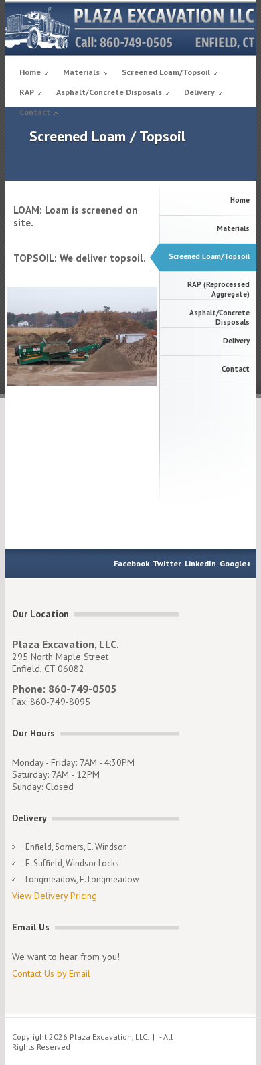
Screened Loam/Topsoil (166, 72)
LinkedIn (200, 563)
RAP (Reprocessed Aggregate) (218, 289)
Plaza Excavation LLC (130, 28)
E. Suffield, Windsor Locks (72, 863)
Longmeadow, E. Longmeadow (82, 879)
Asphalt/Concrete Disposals (109, 92)
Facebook (131, 563)
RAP (26, 92)
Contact (34, 112)
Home (30, 72)
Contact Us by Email (51, 973)
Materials (81, 72)
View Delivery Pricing (54, 896)
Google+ (235, 563)
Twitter (167, 563)
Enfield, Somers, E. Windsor (75, 847)
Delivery (199, 92)
